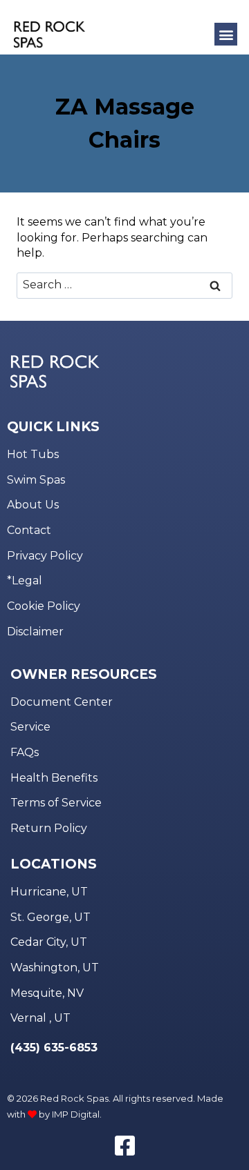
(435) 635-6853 (54, 1047)
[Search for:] (124, 284)
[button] (225, 34)
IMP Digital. (77, 1114)
